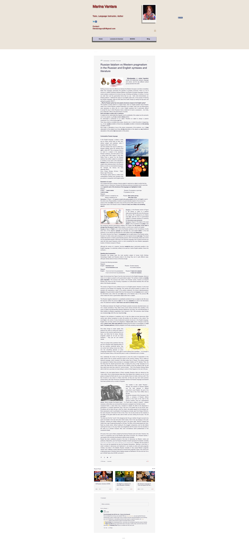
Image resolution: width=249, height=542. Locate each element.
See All (153, 468)
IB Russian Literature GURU (103, 483)
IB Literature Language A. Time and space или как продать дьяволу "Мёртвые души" (145, 484)
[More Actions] (147, 511)
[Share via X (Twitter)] (104, 457)
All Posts (95, 51)
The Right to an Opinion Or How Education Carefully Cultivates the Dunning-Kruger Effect (124, 484)
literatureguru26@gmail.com (104, 28)
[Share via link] (110, 457)
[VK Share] (182, 46)
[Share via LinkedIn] (107, 457)
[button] (155, 30)
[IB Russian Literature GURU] (103, 476)
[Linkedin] (94, 22)
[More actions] (147, 61)
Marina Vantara (105, 6)
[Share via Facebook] (101, 457)
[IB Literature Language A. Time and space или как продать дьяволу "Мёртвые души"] (145, 476)
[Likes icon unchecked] (104, 528)
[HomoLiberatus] (96, 22)
